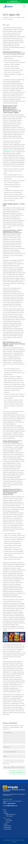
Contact (6, 824)
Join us (7, 822)
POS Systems (9, 816)
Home (5, 811)
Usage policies (7, 825)
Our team (8, 819)
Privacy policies (7, 827)
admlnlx (7, 17)
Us (4, 817)
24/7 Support (9, 820)
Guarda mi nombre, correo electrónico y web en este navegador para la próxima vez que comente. (13, 761)
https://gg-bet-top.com (8, 150)
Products (6, 813)
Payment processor (11, 814)
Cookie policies (7, 829)
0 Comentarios (9, 19)
